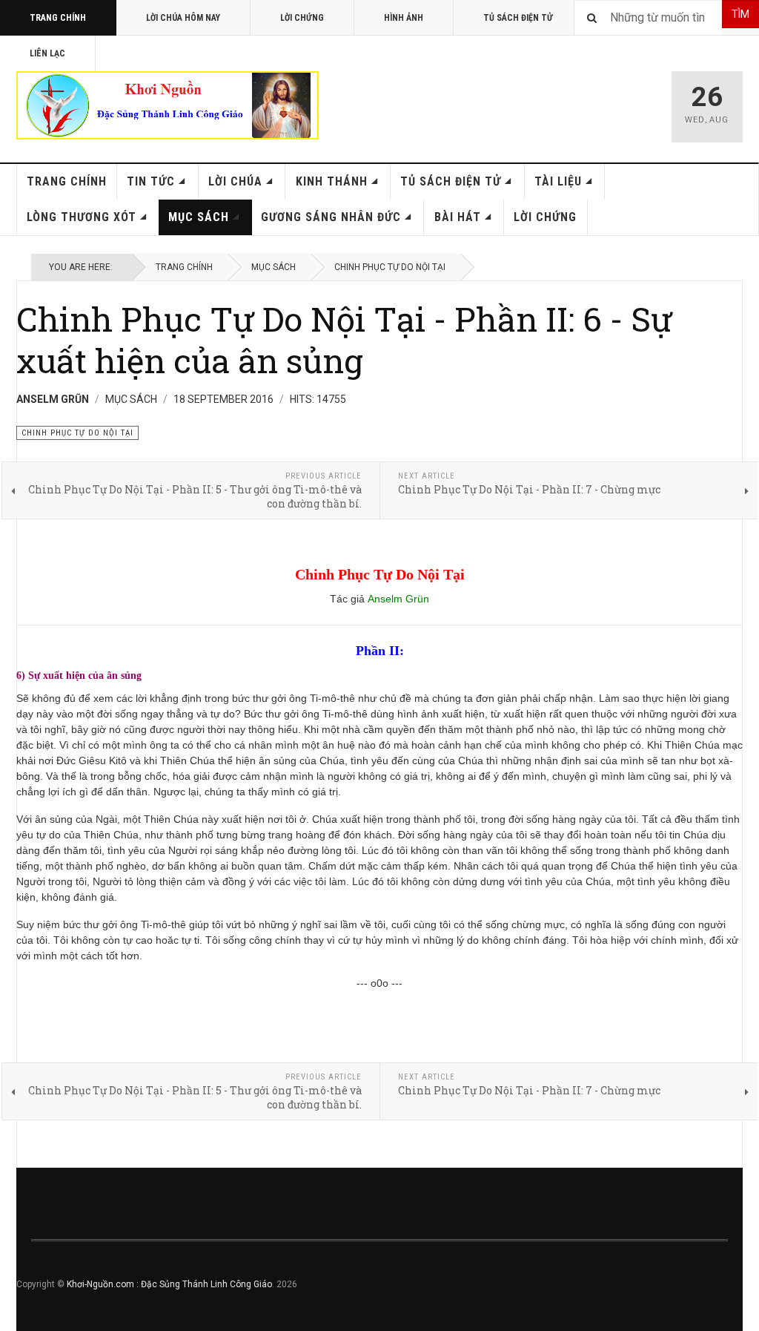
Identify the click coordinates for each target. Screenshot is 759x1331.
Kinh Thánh (332, 181)
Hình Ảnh (403, 18)
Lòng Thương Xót (81, 217)
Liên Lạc (47, 53)
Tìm (740, 14)
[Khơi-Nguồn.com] (167, 105)
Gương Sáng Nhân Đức (331, 217)
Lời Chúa (235, 181)
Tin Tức (151, 181)
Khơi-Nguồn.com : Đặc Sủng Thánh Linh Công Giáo (169, 1284)
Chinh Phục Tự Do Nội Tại (389, 267)
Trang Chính (58, 18)
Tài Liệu (558, 181)
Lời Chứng (302, 18)
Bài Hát (457, 217)
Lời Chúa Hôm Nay (183, 18)
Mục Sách (198, 217)
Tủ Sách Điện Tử (518, 18)
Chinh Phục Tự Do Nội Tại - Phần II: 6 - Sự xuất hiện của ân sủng (344, 339)
